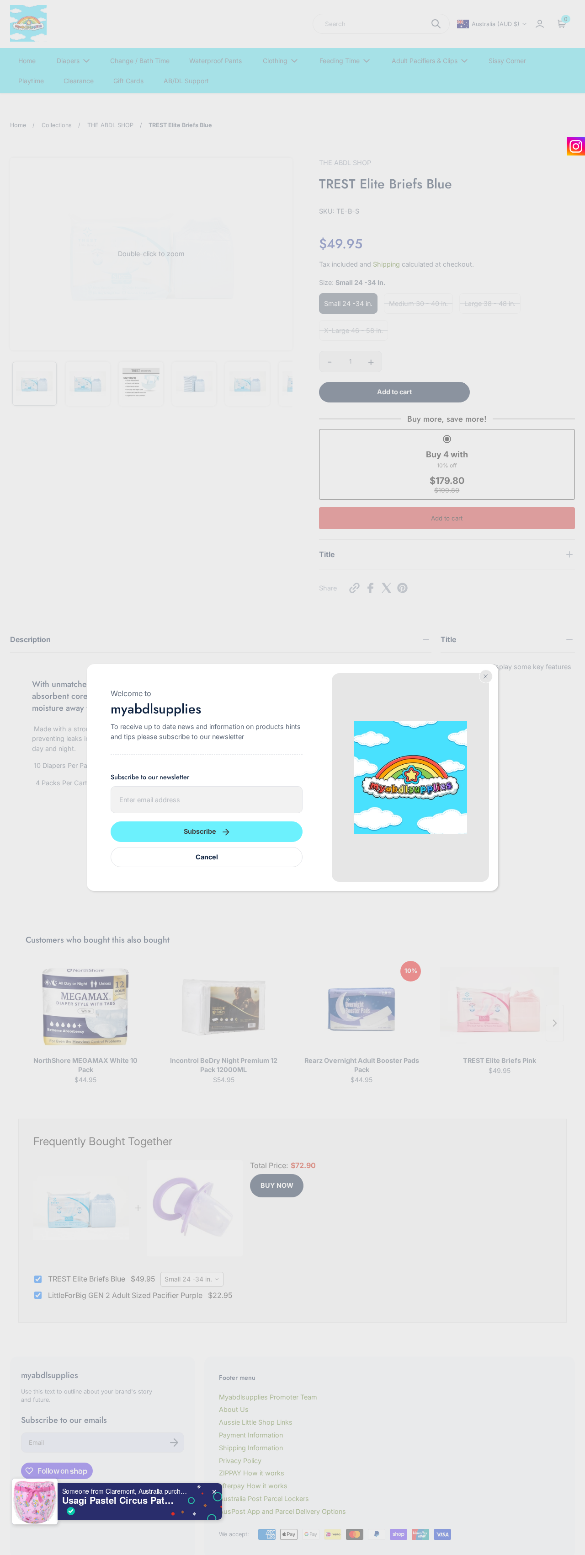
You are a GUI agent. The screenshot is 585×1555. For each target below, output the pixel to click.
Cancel (207, 857)
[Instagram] (576, 146)
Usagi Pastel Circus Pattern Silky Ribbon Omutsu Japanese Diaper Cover (119, 1500)
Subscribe (200, 831)
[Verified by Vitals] (71, 1511)
